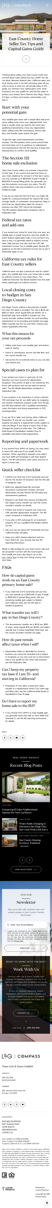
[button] (26, 1013)
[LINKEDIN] (10, 1104)
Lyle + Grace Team (9, 557)
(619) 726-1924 (33, 1028)
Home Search (8, 1127)
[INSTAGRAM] (4, 1104)
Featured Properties (11, 1121)
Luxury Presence (42, 1190)
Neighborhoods (9, 1130)
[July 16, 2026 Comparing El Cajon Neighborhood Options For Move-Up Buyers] (26, 779)
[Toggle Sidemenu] (47, 5)
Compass (15, 1151)
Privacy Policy (18, 941)
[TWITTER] (16, 1104)
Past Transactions (10, 1124)
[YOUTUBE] (22, 1104)
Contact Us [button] (7, 1132)
